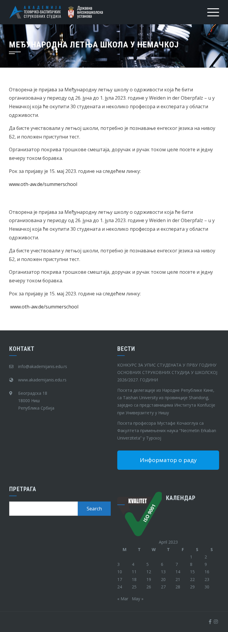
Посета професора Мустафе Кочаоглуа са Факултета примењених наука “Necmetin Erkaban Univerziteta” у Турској (166, 430)
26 (148, 587)
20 (163, 579)
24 (119, 587)
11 (134, 571)
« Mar (122, 598)
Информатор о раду (168, 460)
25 (134, 587)
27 (163, 587)
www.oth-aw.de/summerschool (43, 184)
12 (148, 571)
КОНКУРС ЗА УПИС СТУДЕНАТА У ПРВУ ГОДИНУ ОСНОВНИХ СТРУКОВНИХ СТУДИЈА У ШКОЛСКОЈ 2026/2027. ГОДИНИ (167, 372)
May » (137, 598)
